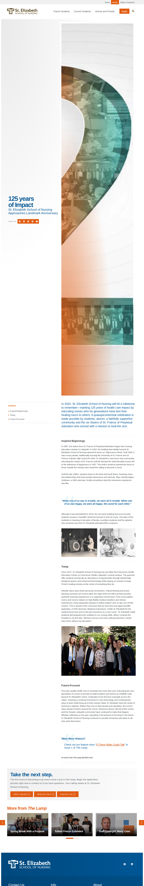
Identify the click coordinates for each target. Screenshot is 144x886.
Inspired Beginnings (19, 411)
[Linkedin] (132, 864)
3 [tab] (77, 838)
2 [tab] (75, 838)
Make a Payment (127, 2)
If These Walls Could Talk (110, 744)
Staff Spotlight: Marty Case (114, 831)
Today (12, 415)
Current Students (82, 11)
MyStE (115, 2)
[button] (133, 11)
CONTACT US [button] (66, 794)
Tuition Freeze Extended (69, 831)
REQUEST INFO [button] (44, 794)
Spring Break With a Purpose (27, 831)
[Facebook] (124, 864)
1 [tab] (69, 840)
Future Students (62, 11)
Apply (124, 11)
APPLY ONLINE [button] (20, 794)
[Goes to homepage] (22, 11)
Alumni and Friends (105, 11)
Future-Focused (17, 419)
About (107, 2)
